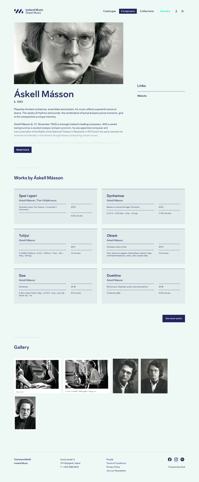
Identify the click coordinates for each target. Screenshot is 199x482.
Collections (147, 11)
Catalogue (109, 11)
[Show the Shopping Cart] (182, 11)
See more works (174, 318)
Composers (128, 11)
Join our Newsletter (116, 470)
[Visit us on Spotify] (182, 459)
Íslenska (165, 11)
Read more (22, 149)
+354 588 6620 (71, 467)
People (109, 459)
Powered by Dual (177, 467)
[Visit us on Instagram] (176, 459)
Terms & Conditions (116, 463)
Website (142, 95)
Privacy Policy (113, 467)
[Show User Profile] (176, 11)
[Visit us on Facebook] (170, 459)
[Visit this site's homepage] (28, 11)
